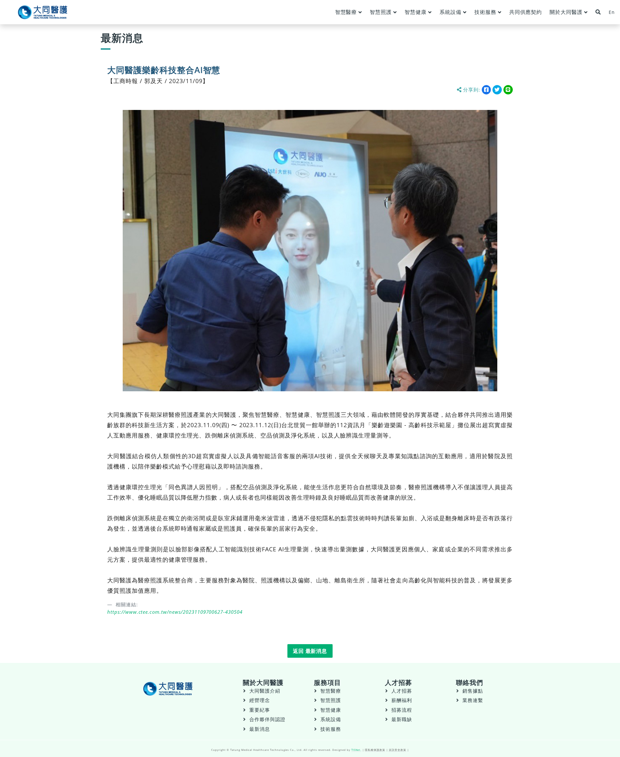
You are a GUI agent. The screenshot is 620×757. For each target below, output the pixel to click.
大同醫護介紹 (264, 691)
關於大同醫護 (566, 12)
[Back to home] (42, 12)
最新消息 (259, 729)
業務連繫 (472, 700)
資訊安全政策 (397, 750)
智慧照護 (381, 12)
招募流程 (401, 710)
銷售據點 (472, 691)
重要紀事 (259, 710)
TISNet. (356, 750)
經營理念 (259, 700)
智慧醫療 (346, 12)
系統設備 (450, 12)
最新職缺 (401, 719)
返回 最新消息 (310, 651)
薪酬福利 (401, 700)
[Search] (598, 12)
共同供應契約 (525, 12)
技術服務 (485, 12)
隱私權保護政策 (375, 750)
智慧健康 (416, 12)
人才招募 (401, 691)
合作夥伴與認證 (267, 719)
